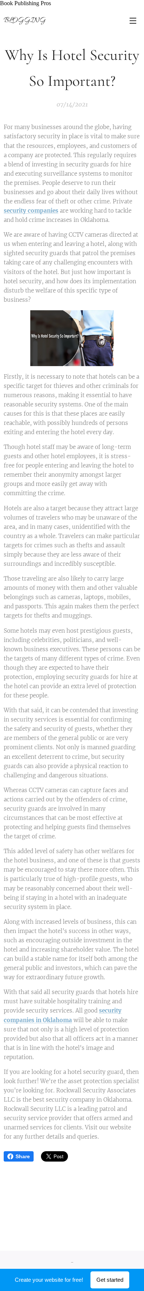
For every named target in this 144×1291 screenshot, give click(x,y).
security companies (31, 210)
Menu (133, 20)
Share (23, 1156)
